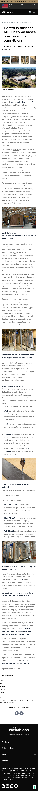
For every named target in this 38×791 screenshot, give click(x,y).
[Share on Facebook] (17, 713)
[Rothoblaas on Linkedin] (7, 786)
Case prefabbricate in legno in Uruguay (26, 22)
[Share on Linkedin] (21, 713)
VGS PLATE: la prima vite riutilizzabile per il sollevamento (19, 1)
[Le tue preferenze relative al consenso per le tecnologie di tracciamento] (34, 787)
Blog (11, 22)
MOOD (16, 150)
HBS (15, 701)
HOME (4, 22)
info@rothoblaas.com (22, 777)
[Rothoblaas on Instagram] (11, 786)
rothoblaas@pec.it (7, 779)
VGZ (13, 703)
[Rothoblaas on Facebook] (3, 786)
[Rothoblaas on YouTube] (16, 786)
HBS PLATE (20, 701)
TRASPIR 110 (29, 701)
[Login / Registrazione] (30, 12)
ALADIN (2, 701)
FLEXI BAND (9, 701)
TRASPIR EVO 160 (6, 703)
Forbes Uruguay (25, 155)
